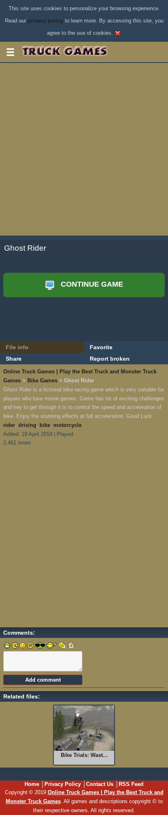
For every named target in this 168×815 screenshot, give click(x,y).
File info (17, 347)
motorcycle (67, 425)
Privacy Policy (62, 784)
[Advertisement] (84, 151)
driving (27, 425)
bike (45, 425)
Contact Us (99, 784)
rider (9, 425)
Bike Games (42, 380)
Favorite (101, 347)
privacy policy (45, 21)
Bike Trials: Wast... (84, 755)
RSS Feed (131, 784)
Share (14, 358)
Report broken (110, 358)
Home (31, 784)
